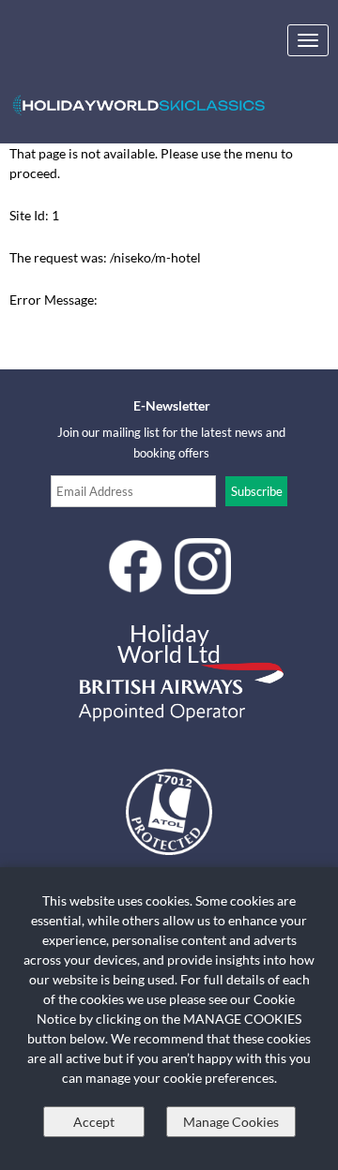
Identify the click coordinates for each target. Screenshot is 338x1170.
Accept (94, 1122)
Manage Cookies (231, 1122)
